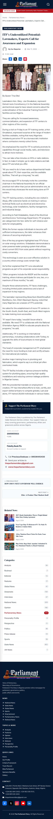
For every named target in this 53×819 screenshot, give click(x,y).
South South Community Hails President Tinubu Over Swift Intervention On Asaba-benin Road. (33, 10)
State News (9, 644)
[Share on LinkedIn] (20, 59)
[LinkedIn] (29, 803)
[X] (11, 803)
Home (4, 18)
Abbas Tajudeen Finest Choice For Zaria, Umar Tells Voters (31, 535)
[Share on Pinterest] (25, 59)
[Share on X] (15, 59)
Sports (7, 639)
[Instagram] (17, 803)
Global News (9, 586)
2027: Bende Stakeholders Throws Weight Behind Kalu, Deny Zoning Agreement (31, 516)
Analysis (7, 565)
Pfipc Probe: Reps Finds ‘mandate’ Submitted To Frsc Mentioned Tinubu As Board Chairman (31, 545)
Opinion (7, 607)
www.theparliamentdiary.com (21, 467)
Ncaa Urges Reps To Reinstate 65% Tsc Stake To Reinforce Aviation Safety (31, 526)
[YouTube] (23, 803)
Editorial (7, 576)
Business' (8, 571)
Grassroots (8, 592)
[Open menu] (4, 4)
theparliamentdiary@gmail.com (19, 463)
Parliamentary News (16, 18)
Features (7, 581)
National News (10, 602)
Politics (7, 629)
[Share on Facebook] (10, 59)
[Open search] (48, 4)
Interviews (8, 597)
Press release (9, 634)
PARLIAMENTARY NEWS (13, 28)
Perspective (9, 623)
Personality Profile (11, 618)
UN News (8, 650)
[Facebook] (4, 803)
